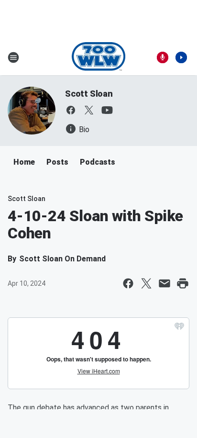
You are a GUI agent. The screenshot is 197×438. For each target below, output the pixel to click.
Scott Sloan (89, 94)
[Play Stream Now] (181, 57)
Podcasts (97, 162)
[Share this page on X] (146, 283)
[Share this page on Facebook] (128, 283)
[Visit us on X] (89, 110)
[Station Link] (99, 57)
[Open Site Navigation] (13, 57)
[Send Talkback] (162, 57)
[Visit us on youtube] (107, 110)
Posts (57, 162)
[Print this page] (182, 283)
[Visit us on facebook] (71, 110)
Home (24, 162)
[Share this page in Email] (164, 283)
